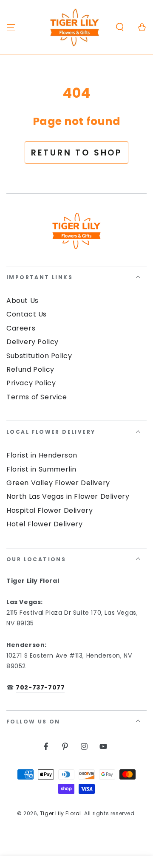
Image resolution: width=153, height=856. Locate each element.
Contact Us (26, 314)
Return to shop (76, 152)
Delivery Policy (32, 342)
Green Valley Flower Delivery (58, 483)
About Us (22, 300)
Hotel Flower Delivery (44, 524)
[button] (120, 27)
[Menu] (11, 27)
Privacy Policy (31, 383)
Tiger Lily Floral (60, 813)
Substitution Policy (39, 356)
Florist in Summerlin (41, 469)
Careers (20, 328)
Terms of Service (36, 397)
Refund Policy (30, 369)
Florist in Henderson (41, 455)
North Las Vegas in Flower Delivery (67, 496)
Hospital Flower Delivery (49, 510)
